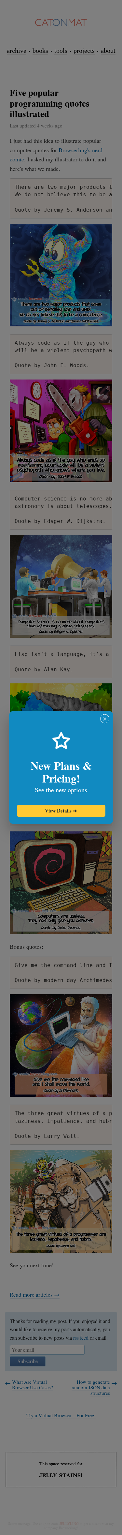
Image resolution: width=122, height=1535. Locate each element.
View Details (61, 810)
